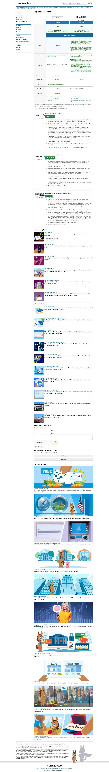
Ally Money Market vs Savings (51, 280)
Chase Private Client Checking (77, 70)
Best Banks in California (39, 708)
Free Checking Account (21, 17)
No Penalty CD (50, 100)
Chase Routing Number (49, 330)
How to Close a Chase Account (51, 366)
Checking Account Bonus (21, 39)
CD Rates (18, 14)
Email (52, 433)
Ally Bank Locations (49, 244)
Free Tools (18, 47)
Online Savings (19, 16)
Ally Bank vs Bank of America (52, 238)
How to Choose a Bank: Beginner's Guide (44, 569)
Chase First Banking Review (51, 378)
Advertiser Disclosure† (30, 8)
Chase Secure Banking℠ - (54, 155)
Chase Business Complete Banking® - (57, 193)
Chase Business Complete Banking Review (54, 318)
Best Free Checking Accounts (41, 488)
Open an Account (50, 116)
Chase (81, 26)
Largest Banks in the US (40, 596)
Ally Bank (57, 26)
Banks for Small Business (21, 21)
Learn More (57, 22)
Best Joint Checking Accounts (41, 736)
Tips (50, 768)
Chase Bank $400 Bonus (76, 96)
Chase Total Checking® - (53, 113)
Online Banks (19, 19)
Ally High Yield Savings (49, 256)
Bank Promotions (20, 37)
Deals (47, 768)
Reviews (43, 768)
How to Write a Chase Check (51, 390)
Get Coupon (49, 196)
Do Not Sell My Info (59, 768)
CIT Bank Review (48, 624)
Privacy (53, 768)
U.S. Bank (18, 29)
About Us (18, 49)
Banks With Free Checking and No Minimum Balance (47, 543)
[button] (23, 55)
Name (52, 430)
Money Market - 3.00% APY (53, 98)
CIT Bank (18, 31)
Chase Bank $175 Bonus (76, 98)
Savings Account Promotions (22, 41)
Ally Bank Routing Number (50, 292)
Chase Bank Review (49, 306)
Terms (65, 768)
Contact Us (18, 51)
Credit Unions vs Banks (39, 681)
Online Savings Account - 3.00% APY (55, 96)
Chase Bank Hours (48, 402)
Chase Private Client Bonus (50, 354)
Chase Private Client (49, 414)
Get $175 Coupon (50, 157)
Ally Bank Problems (49, 268)
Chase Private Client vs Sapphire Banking (54, 342)
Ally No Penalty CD (48, 232)
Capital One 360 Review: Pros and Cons (43, 653)
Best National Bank (38, 516)
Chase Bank (19, 27)
